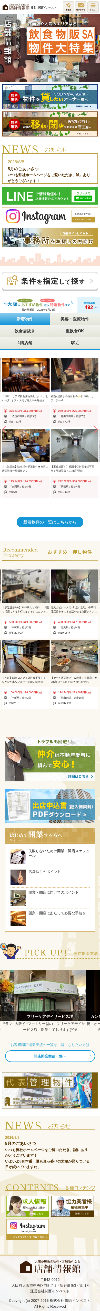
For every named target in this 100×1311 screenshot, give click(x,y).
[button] (4, 429)
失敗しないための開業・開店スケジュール (58, 853)
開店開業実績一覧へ (50, 1056)
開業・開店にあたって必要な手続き (57, 913)
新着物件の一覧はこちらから (50, 522)
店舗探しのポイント (44, 872)
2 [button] (50, 77)
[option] (50, 48)
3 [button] (57, 77)
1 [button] (42, 77)
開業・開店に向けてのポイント (53, 892)
